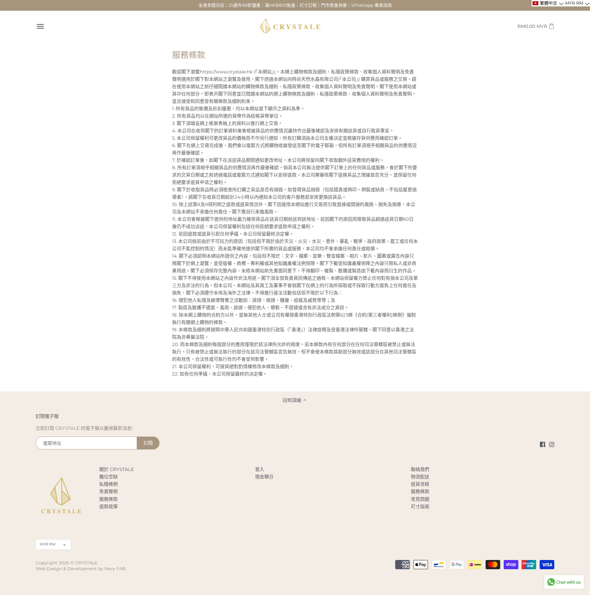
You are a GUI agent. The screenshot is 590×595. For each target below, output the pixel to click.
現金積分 (264, 477)
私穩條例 (108, 484)
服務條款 (108, 499)
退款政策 (108, 506)
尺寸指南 (420, 506)
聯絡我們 (420, 469)
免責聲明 (108, 491)
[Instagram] (551, 444)
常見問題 (420, 499)
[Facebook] (542, 444)
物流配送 (420, 477)
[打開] (40, 26)
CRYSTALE (86, 562)
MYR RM (47, 544)
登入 (259, 469)
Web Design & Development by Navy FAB (81, 568)
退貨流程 (420, 484)
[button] (548, 3)
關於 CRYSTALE (116, 469)
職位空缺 (108, 477)
